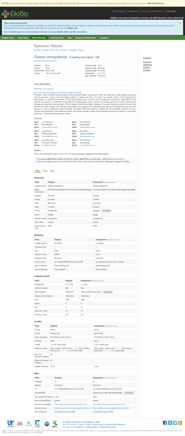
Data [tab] (37, 170)
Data (70, 37)
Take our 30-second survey (15, 23)
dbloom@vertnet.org (87, 136)
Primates (63, 50)
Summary (147, 62)
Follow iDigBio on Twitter (91, 421)
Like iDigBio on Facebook (71, 421)
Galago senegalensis (50, 56)
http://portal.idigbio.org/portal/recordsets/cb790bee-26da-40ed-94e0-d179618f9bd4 (71, 161)
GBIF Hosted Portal (155, 3)
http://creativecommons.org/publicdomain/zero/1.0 (73, 408)
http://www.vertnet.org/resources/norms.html (71, 404)
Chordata (45, 50)
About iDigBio (118, 11)
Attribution (147, 64)
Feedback (104, 37)
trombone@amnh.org (49, 127)
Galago (80, 50)
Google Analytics (92, 427)
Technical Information (152, 11)
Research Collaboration (86, 37)
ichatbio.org (14, 32)
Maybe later (73, 28)
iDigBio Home (8, 37)
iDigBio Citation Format (61, 154)
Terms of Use (98, 424)
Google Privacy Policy (108, 427)
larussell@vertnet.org (49, 136)
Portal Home (23, 37)
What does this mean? (109, 182)
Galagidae (72, 50)
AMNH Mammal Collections (47, 61)
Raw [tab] (52, 170)
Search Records (39, 37)
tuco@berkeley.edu (49, 145)
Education (171, 11)
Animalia (37, 50)
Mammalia (54, 50)
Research (133, 11)
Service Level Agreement (115, 424)
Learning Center (57, 37)
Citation (146, 67)
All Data (146, 70)
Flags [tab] (45, 170)
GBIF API (80, 427)
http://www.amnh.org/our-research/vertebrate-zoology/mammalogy (58, 92)
